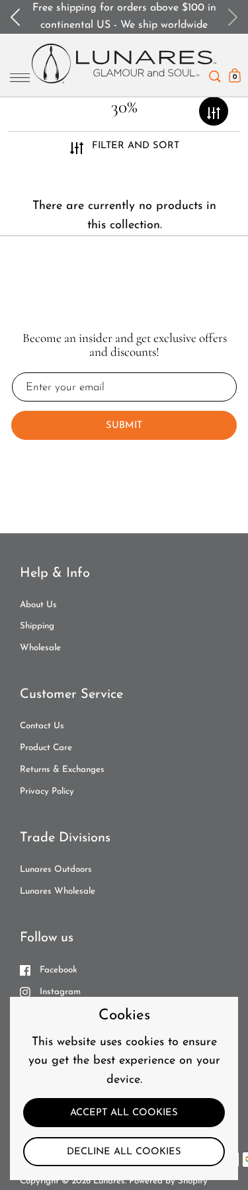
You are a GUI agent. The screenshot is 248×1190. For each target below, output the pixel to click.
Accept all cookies (124, 1113)
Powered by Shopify (168, 1181)
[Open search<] (215, 73)
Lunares (109, 1181)
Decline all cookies (124, 1152)
